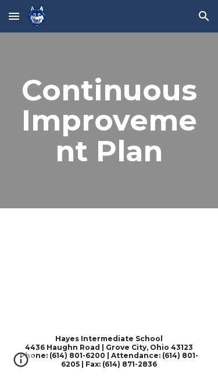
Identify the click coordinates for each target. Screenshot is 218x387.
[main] (109, 120)
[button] (14, 16)
